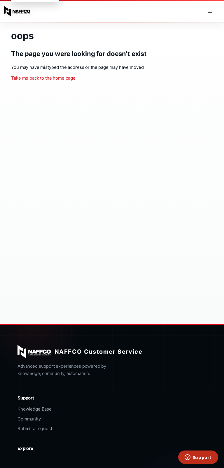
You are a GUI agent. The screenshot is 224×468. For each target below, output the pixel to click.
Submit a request (35, 428)
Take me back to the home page (43, 78)
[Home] (17, 11)
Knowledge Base (35, 409)
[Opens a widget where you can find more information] (198, 458)
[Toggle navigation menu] (209, 11)
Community (29, 419)
